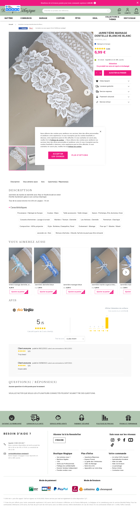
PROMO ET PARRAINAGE (128, 424)
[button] (87, 92)
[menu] (70, 18)
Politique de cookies (57, 140)
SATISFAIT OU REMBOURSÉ (11, 424)
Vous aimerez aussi (30, 182)
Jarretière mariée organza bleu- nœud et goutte (113, 285)
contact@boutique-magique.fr (18, 453)
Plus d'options (80, 155)
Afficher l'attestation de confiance (116, 308)
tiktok (112, 444)
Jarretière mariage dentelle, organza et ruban (27, 285)
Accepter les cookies (58, 155)
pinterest (119, 440)
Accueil (11, 24)
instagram (112, 440)
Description (15, 182)
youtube (130, 440)
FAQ (119, 13)
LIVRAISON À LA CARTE (35, 424)
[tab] (112, 81)
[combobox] (76, 11)
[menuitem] (8, 18)
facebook (124, 440)
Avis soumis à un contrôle (117, 311)
